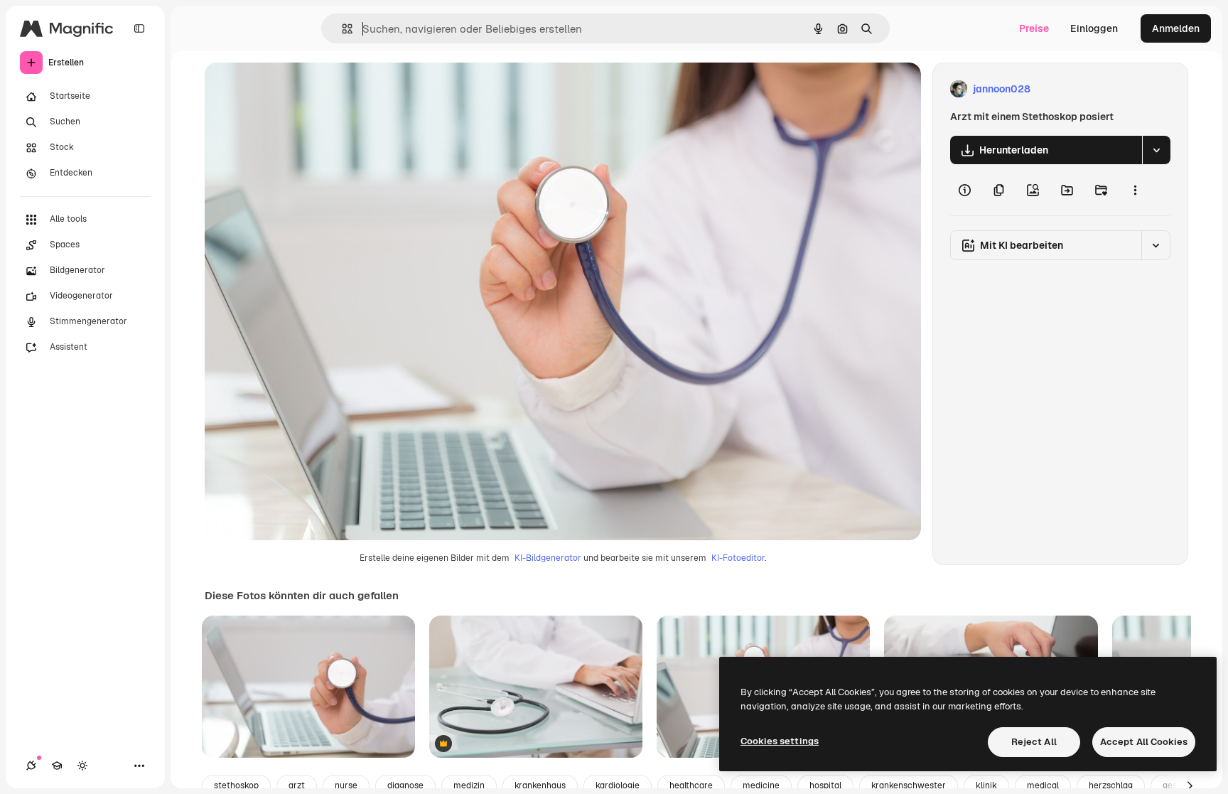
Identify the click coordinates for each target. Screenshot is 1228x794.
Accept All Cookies (1143, 742)
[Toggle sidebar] (139, 28)
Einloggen (1094, 28)
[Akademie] (56, 765)
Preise (1034, 28)
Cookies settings (779, 741)
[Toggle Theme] (82, 765)
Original (296, 89)
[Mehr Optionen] (1135, 190)
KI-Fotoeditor (738, 558)
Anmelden (1176, 28)
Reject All (1034, 742)
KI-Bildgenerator (548, 558)
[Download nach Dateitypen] (1156, 150)
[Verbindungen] (31, 765)
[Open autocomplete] (341, 28)
